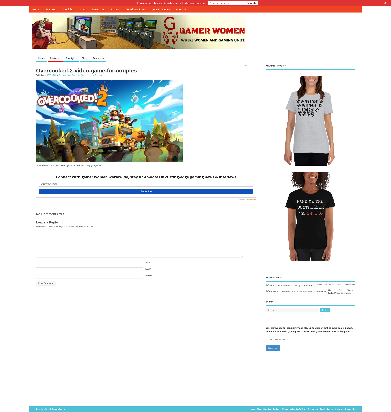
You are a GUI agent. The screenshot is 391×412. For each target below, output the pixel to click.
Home (35, 9)
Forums (115, 9)
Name (148, 262)
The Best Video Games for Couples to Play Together (80, 75)
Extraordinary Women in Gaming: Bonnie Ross (335, 284)
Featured (51, 9)
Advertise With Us (298, 409)
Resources (98, 9)
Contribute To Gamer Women (275, 409)
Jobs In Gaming (161, 9)
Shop (83, 9)
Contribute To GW (136, 9)
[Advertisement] (310, 379)
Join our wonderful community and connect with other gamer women (171, 3)
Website (148, 276)
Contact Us (350, 409)
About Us (181, 9)
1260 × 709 (51, 75)
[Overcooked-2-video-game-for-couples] (109, 161)
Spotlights (68, 9)
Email (148, 269)
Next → (246, 66)
